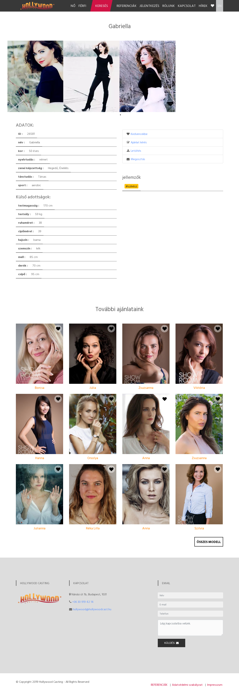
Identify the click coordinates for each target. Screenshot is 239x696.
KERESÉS (101, 5)
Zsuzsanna (146, 387)
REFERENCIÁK (126, 5)
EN (220, 5)
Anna (146, 457)
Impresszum (214, 684)
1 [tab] (120, 115)
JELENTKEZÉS (149, 5)
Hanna (39, 457)
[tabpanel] (35, 76)
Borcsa (39, 387)
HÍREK (203, 5)
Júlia (92, 387)
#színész (131, 186)
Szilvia (199, 528)
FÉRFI (82, 5)
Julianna (39, 528)
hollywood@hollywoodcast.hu (92, 609)
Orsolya (92, 457)
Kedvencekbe (139, 134)
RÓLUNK (168, 5)
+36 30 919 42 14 (83, 601)
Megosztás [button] (138, 159)
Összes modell (209, 541)
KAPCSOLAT (187, 5)
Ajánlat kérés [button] (139, 142)
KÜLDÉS (170, 642)
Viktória (199, 387)
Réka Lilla (93, 528)
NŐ (73, 5)
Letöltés (136, 150)
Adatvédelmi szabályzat (187, 684)
